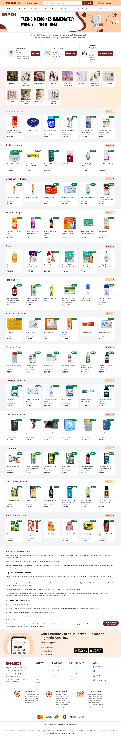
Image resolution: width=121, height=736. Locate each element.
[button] (3, 21)
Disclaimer (72, 679)
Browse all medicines (58, 667)
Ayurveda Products (51, 9)
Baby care (11, 246)
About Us (38, 667)
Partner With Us (40, 673)
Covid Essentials (83, 9)
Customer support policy (76, 673)
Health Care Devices (16, 414)
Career (38, 676)
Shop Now (35, 53)
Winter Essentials (15, 111)
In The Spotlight (14, 145)
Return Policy (73, 676)
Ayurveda (11, 447)
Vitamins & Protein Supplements (103, 9)
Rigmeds (60, 725)
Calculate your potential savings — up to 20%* (111, 623)
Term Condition (73, 670)
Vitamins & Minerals (16, 313)
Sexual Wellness (36, 9)
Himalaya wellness (15, 380)
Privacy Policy (73, 667)
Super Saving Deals (16, 178)
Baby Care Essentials (68, 9)
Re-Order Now (70, 53)
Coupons (38, 682)
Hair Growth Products (17, 481)
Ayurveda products (58, 670)
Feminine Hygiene (15, 212)
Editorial (54, 676)
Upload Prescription (105, 53)
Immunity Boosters (16, 515)
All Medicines (11, 9)
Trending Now (13, 279)
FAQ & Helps (56, 673)
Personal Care (23, 9)
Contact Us (39, 670)
